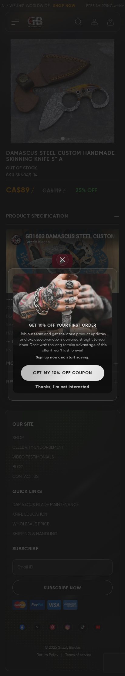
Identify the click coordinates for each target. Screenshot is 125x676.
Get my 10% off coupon (62, 373)
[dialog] (62, 338)
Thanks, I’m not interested (62, 387)
